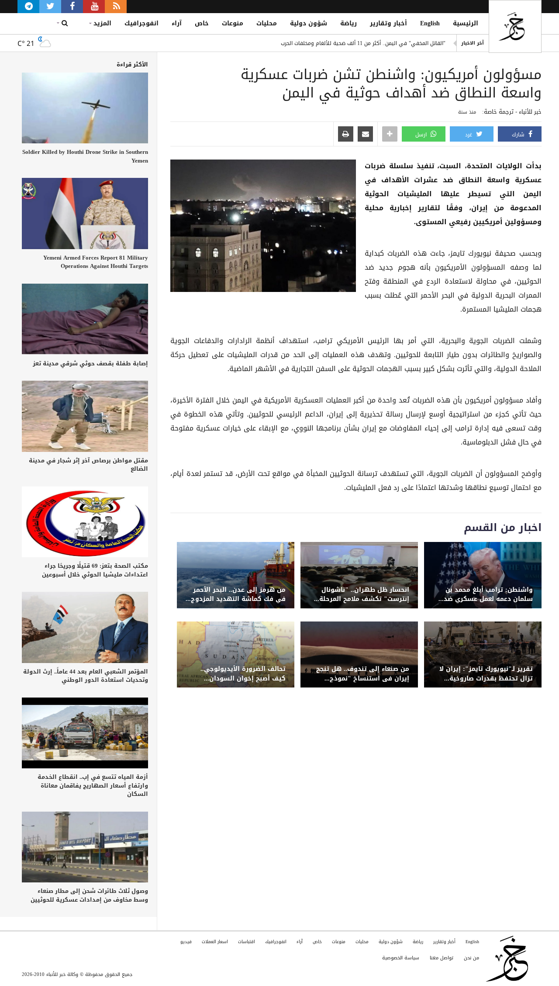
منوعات (232, 23)
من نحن (471, 957)
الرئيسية (465, 23)
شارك (519, 134)
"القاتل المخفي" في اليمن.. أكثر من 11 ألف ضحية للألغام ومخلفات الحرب (363, 43)
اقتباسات (246, 941)
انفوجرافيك (141, 23)
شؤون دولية (308, 23)
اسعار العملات (215, 941)
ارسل (421, 134)
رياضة (348, 23)
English (430, 23)
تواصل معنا (441, 957)
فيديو (186, 941)
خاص (202, 23)
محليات (266, 23)
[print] (345, 134)
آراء (177, 23)
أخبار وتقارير (388, 23)
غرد (469, 134)
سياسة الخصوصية (400, 957)
